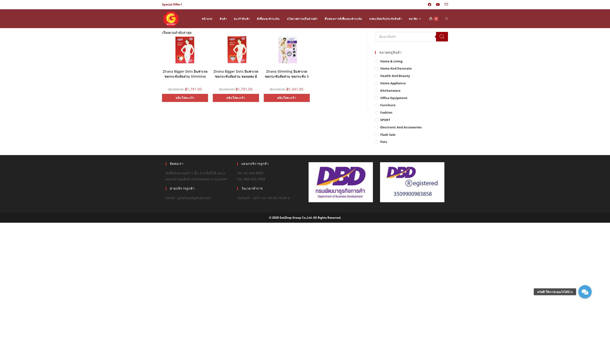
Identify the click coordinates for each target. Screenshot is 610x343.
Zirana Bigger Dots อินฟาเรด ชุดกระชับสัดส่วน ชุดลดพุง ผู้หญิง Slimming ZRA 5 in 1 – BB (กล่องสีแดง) (236, 73)
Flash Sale (388, 134)
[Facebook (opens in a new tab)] (430, 4)
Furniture (388, 105)
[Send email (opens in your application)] (445, 4)
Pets (383, 142)
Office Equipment (393, 98)
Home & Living (391, 61)
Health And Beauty (395, 76)
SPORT (385, 120)
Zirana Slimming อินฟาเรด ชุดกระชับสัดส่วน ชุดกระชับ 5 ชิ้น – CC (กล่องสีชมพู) (287, 73)
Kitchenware (390, 90)
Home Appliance (393, 83)
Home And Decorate (396, 68)
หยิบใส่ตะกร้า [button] (185, 98)
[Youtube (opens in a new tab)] (438, 4)
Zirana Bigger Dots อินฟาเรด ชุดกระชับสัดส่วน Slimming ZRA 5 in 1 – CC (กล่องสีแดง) (185, 73)
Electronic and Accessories (401, 127)
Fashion (386, 112)
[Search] (442, 36)
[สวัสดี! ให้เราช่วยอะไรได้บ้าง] (585, 291)
